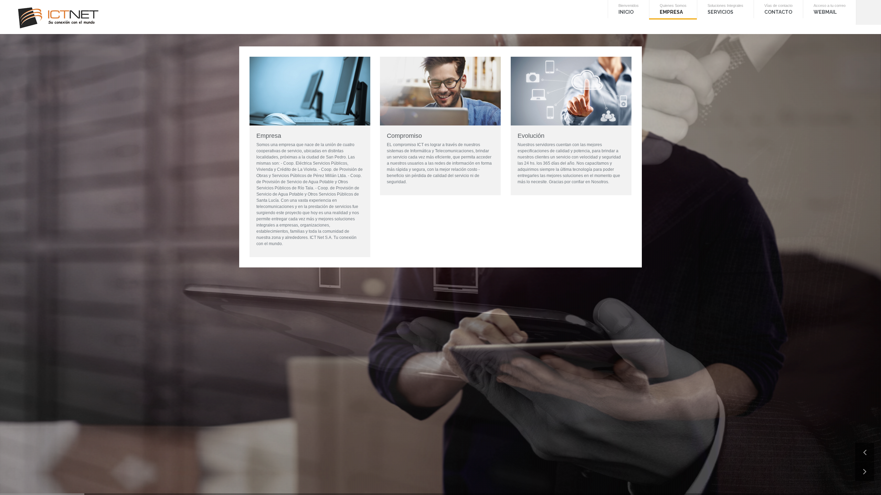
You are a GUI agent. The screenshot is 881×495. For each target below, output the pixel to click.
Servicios (750, 16)
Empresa (705, 16)
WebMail (841, 16)
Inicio (667, 16)
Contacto (797, 16)
